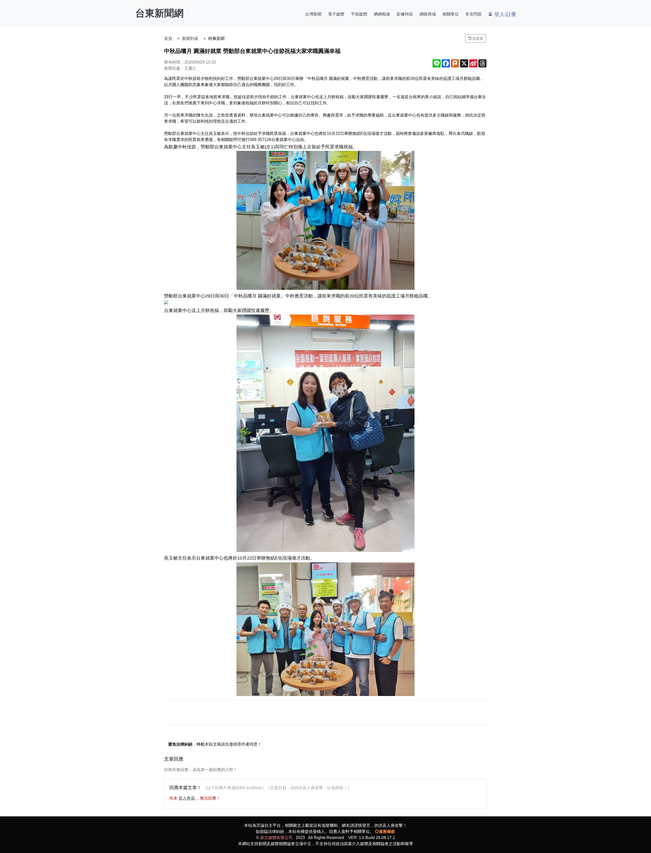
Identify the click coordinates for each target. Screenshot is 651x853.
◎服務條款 (385, 831)
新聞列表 (190, 38)
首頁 (168, 38)
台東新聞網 (159, 13)
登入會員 (187, 798)
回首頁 (477, 38)
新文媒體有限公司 (276, 837)
